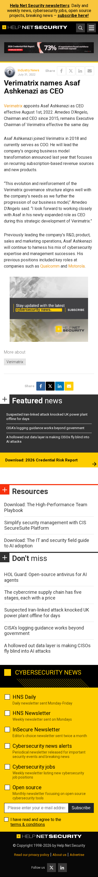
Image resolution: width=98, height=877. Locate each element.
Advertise (77, 855)
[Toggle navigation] (91, 27)
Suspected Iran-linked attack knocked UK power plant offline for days (46, 612)
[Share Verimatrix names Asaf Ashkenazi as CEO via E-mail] (89, 70)
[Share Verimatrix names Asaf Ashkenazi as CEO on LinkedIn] (80, 70)
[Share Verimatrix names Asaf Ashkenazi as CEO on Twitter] (70, 70)
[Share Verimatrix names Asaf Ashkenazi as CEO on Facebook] (61, 70)
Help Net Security (71, 845)
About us (59, 855)
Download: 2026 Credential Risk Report (41, 460)
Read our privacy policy (31, 855)
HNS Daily (24, 697)
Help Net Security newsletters (40, 5)
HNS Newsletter (32, 713)
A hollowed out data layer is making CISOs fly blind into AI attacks (47, 648)
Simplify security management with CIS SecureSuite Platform (45, 525)
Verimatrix (13, 105)
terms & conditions (27, 824)
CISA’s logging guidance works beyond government (45, 428)
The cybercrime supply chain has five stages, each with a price (43, 595)
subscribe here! (73, 15)
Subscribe (81, 808)
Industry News (28, 70)
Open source (27, 787)
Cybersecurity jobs (34, 767)
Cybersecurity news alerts (42, 746)
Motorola (76, 266)
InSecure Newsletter (36, 729)
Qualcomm (50, 266)
